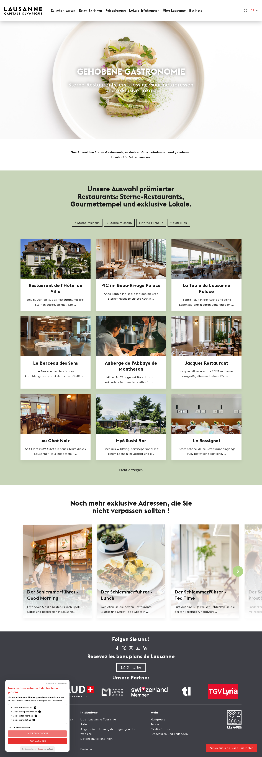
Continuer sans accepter (56, 683)
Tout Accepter (37, 741)
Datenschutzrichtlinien (96, 738)
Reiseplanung (116, 10)
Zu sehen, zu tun (63, 10)
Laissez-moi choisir (37, 733)
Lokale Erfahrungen (144, 10)
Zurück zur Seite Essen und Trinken (231, 748)
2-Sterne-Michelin (119, 223)
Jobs (83, 724)
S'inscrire (134, 667)
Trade (155, 724)
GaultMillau (178, 223)
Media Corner (161, 729)
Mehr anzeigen (131, 470)
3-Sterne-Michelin (87, 223)
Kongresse (158, 719)
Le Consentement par (37, 749)
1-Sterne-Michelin (151, 223)
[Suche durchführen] (245, 11)
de (252, 10)
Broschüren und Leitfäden (169, 734)
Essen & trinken (90, 10)
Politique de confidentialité (19, 727)
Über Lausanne (174, 10)
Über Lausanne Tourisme (98, 719)
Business (195, 10)
